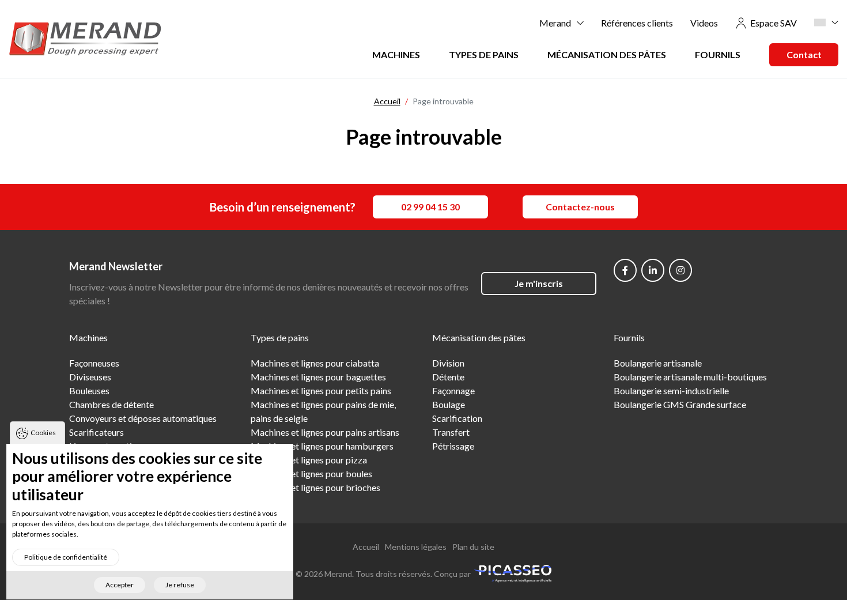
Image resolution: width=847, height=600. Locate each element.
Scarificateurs (96, 432)
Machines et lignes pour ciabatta (315, 362)
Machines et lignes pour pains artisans (325, 432)
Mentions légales (416, 547)
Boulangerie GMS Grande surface (680, 404)
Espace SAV (773, 22)
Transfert (451, 432)
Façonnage (453, 390)
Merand (555, 22)
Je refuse (179, 585)
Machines (396, 54)
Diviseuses (90, 376)
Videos (704, 22)
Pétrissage (453, 445)
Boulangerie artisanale (658, 362)
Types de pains (484, 54)
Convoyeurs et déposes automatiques (143, 418)
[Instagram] (680, 270)
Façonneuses (94, 362)
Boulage (448, 404)
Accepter (119, 585)
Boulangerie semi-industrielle (671, 390)
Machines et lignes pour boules (311, 473)
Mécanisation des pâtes (606, 54)
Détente (448, 376)
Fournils (717, 54)
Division (448, 362)
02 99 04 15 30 (430, 206)
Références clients (637, 22)
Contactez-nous (580, 206)
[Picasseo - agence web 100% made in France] (512, 573)
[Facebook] (625, 270)
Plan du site (473, 547)
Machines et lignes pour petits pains (321, 390)
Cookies (43, 432)
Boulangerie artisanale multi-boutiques (690, 376)
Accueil (366, 547)
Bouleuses (89, 390)
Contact (804, 54)
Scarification (457, 418)
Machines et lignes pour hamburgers (322, 445)
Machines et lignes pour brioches (315, 487)
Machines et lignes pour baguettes (318, 376)
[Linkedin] (652, 270)
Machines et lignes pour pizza (309, 459)
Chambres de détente (111, 404)
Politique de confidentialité (65, 557)
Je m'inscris (539, 283)
